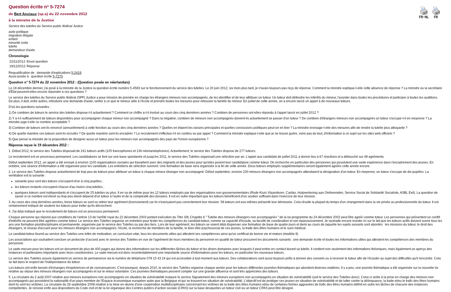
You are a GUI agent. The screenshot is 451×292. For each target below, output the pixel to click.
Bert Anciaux (25, 14)
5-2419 (76, 73)
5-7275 (58, 76)
